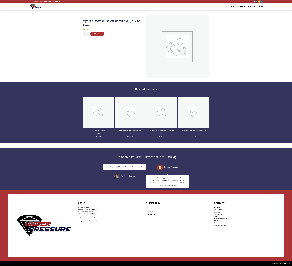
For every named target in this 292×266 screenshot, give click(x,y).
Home (232, 6)
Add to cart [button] (130, 136)
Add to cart (97, 34)
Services (250, 6)
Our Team (240, 6)
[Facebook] (254, 1)
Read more (98, 136)
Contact (260, 6)
